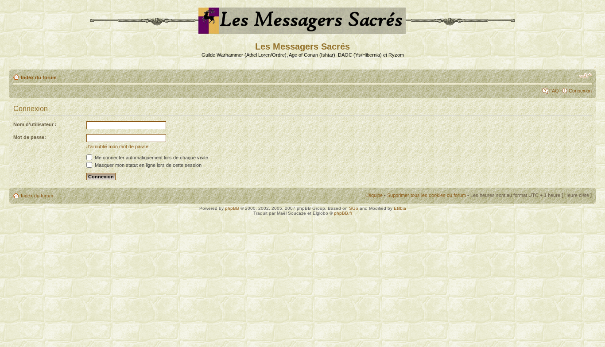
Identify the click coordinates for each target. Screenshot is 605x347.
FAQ (554, 90)
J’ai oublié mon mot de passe (117, 146)
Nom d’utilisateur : (35, 124)
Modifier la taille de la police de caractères (585, 76)
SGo (353, 208)
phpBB (232, 208)
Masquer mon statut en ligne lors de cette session (147, 165)
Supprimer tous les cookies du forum (426, 195)
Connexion (580, 90)
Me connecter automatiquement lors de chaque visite (150, 157)
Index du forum (39, 77)
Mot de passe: (29, 137)
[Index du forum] (302, 30)
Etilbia (400, 208)
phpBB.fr (343, 213)
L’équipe (374, 195)
